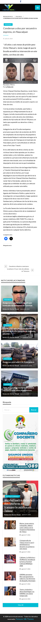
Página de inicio (8, 16)
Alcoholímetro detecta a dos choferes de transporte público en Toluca (19, 505)
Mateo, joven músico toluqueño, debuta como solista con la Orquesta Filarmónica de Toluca (27, 527)
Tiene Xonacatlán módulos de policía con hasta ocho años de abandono (18, 389)
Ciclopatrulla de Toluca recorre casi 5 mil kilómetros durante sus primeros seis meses (27, 545)
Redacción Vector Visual (11, 309)
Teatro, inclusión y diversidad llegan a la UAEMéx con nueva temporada (27, 593)
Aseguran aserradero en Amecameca (18, 362)
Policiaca (19, 16)
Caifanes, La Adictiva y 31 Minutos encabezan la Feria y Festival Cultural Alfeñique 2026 (27, 561)
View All (20, 605)
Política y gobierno (12, 496)
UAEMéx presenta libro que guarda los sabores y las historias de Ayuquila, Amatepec (27, 578)
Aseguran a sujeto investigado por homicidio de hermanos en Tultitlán (17, 304)
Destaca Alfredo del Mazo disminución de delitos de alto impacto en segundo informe (19, 331)
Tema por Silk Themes (25, 619)
